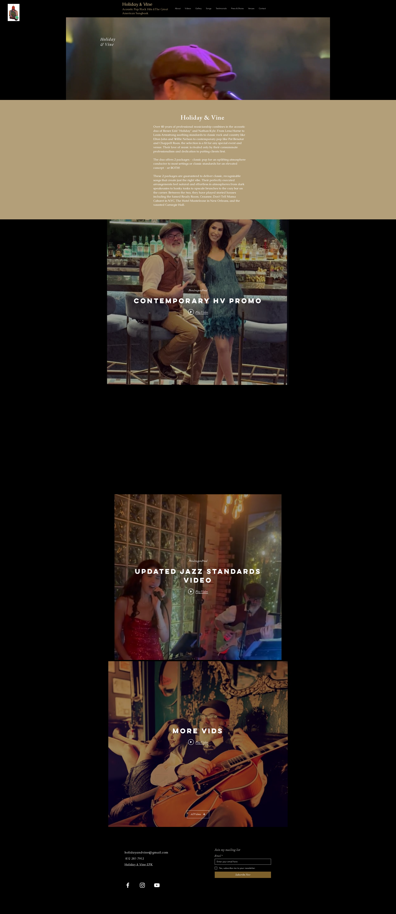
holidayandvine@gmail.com (147, 852)
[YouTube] (156, 885)
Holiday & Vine (137, 4)
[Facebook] (127, 885)
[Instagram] (142, 885)
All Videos (196, 814)
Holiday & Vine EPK (139, 864)
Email (219, 855)
